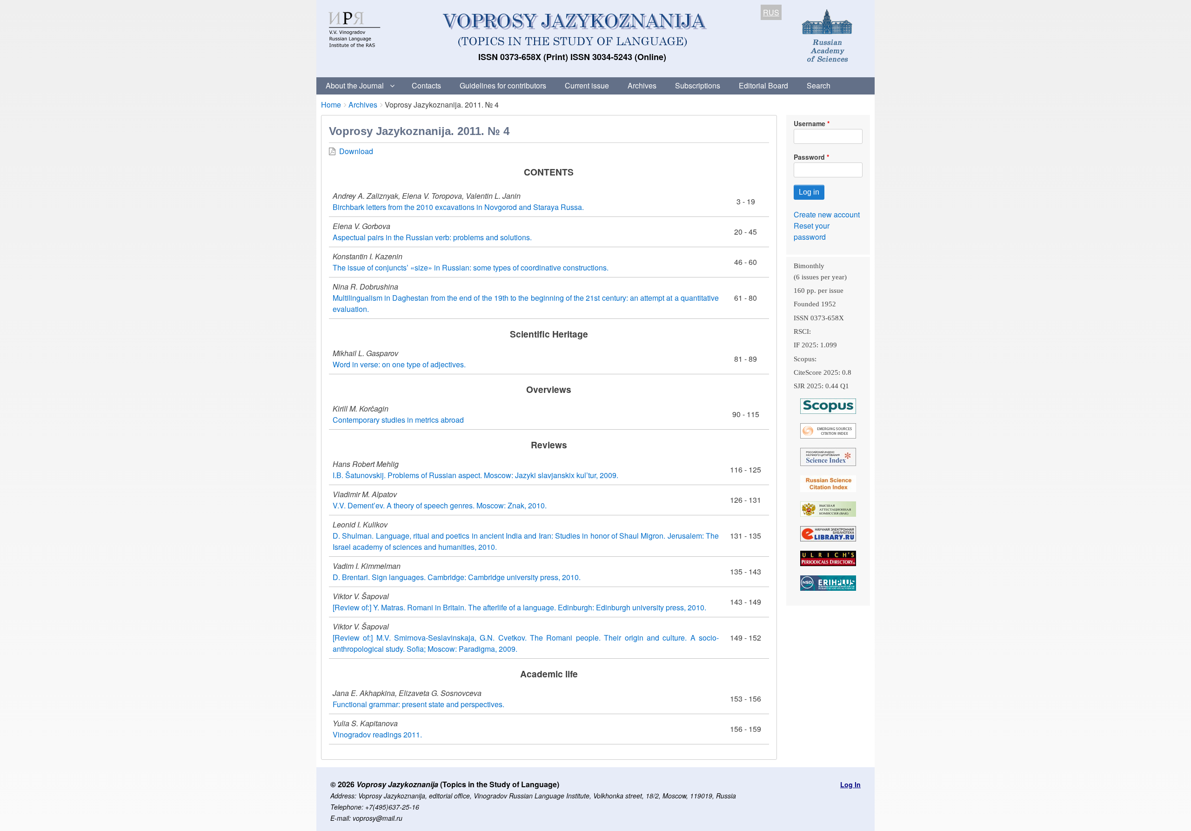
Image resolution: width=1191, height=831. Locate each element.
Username (809, 123)
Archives (642, 85)
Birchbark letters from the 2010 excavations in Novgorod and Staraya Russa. (458, 207)
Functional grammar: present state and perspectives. (418, 704)
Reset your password (812, 231)
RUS (771, 12)
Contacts (426, 85)
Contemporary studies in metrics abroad (398, 419)
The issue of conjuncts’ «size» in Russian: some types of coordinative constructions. (471, 267)
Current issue (587, 85)
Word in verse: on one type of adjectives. (399, 364)
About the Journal (355, 85)
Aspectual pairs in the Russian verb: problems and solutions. (432, 237)
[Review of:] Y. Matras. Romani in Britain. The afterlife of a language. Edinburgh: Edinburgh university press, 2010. (519, 607)
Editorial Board (763, 85)
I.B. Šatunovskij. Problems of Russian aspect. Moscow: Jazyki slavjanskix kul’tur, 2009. (475, 475)
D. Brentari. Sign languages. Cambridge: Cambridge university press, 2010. (457, 577)
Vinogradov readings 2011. (377, 734)
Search (818, 85)
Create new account (827, 214)
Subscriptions (697, 85)
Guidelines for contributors (503, 85)
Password (809, 157)
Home (331, 104)
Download (356, 151)
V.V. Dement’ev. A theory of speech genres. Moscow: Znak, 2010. (440, 505)
